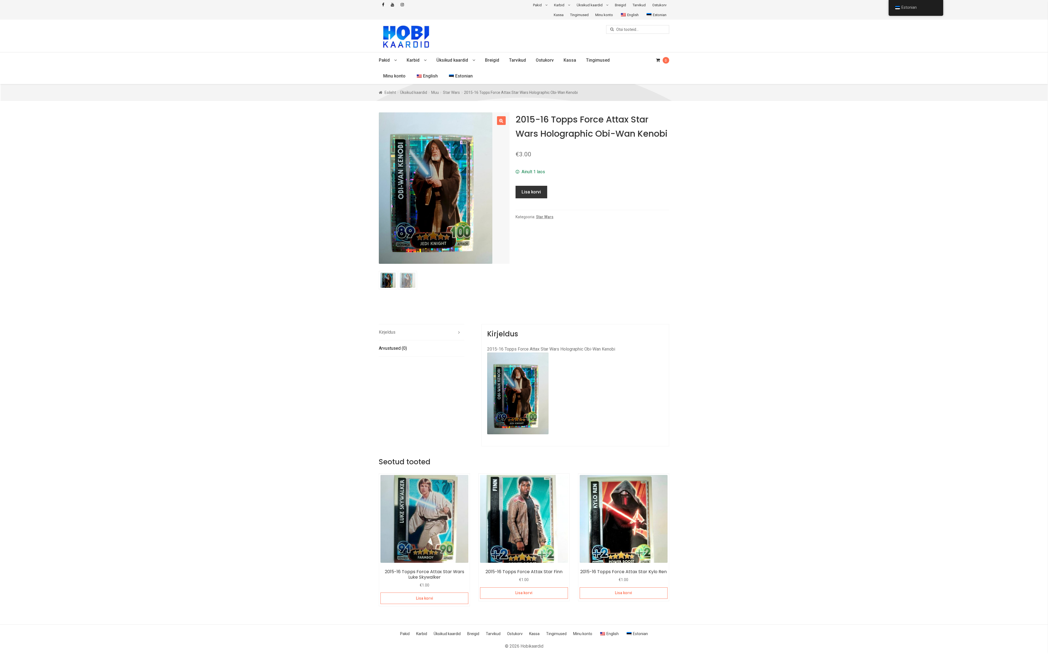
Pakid (537, 5)
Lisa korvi (531, 192)
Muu (435, 92)
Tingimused (579, 15)
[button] (501, 120)
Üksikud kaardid (590, 5)
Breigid (620, 5)
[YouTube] (392, 5)
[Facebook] (383, 5)
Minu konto (604, 15)
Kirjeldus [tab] (387, 332)
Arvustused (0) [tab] (393, 348)
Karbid (559, 5)
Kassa (559, 15)
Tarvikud (639, 5)
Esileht (390, 92)
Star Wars (451, 92)
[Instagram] (402, 5)
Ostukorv (659, 5)
